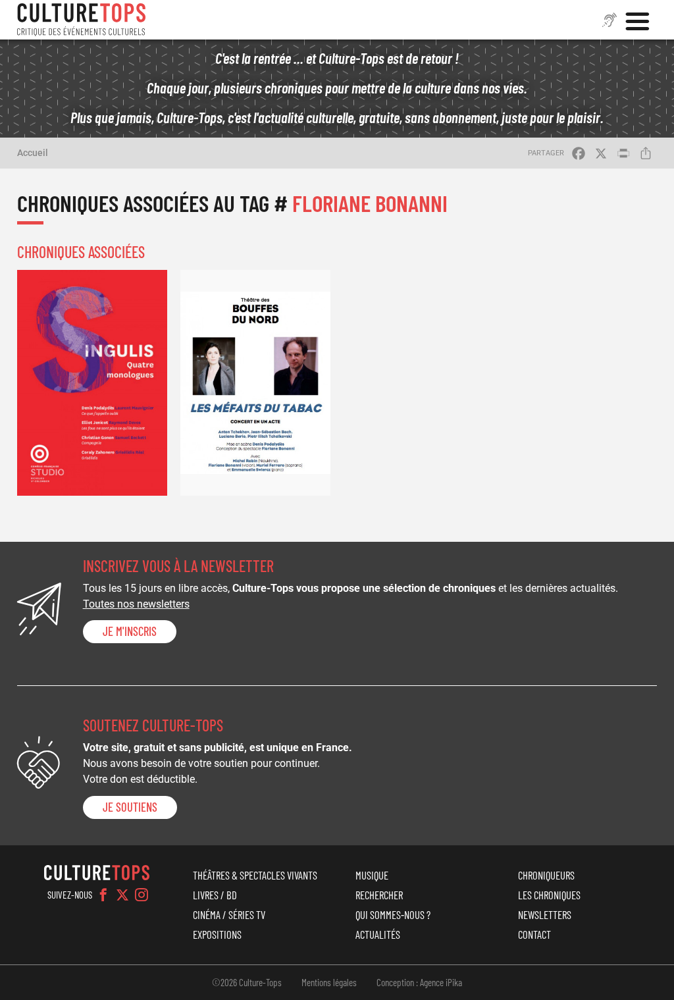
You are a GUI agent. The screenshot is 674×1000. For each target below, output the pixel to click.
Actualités (377, 934)
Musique (371, 875)
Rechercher (379, 894)
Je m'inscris (130, 631)
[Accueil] (81, 19)
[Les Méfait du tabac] (255, 382)
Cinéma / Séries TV (229, 914)
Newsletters (544, 914)
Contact (534, 934)
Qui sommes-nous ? (392, 914)
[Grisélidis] (92, 382)
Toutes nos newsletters (136, 604)
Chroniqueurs (546, 875)
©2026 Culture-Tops (247, 982)
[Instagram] (141, 894)
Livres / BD (215, 894)
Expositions (217, 934)
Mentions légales (329, 982)
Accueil (32, 152)
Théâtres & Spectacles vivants (255, 875)
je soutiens (130, 807)
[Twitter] (122, 894)
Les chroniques (549, 894)
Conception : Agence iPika (419, 982)
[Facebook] (103, 894)
